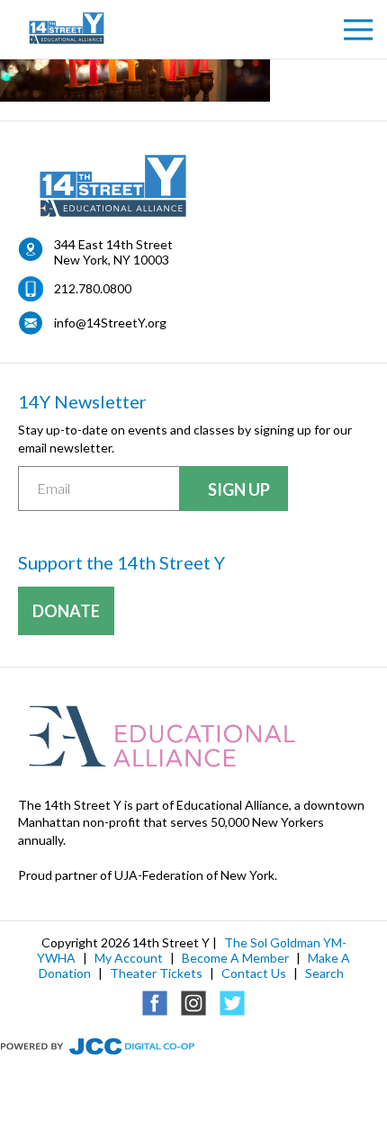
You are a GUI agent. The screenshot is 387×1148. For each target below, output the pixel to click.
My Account (128, 957)
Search (324, 973)
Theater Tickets (156, 973)
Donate (66, 611)
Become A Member (235, 957)
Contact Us (253, 973)
